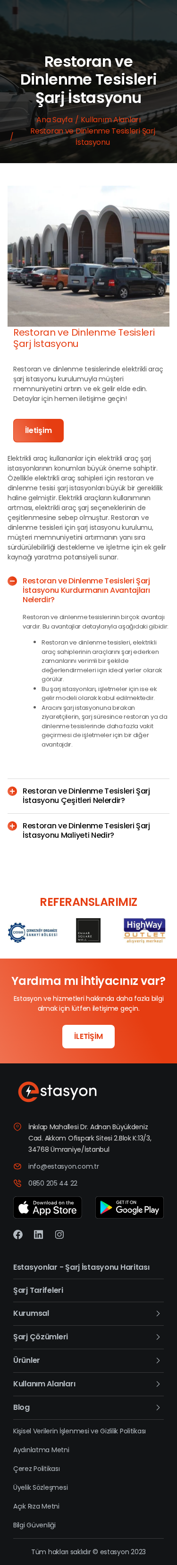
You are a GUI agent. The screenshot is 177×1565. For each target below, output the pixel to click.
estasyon (114, 1552)
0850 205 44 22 (52, 1183)
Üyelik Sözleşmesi (40, 1487)
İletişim (38, 430)
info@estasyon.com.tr (63, 1166)
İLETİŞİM (88, 1036)
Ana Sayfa (54, 119)
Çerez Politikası (36, 1468)
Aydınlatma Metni (41, 1450)
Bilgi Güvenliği (34, 1525)
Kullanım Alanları (110, 119)
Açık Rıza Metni (36, 1506)
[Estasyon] (88, 1092)
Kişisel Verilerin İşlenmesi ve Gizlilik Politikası (79, 1431)
